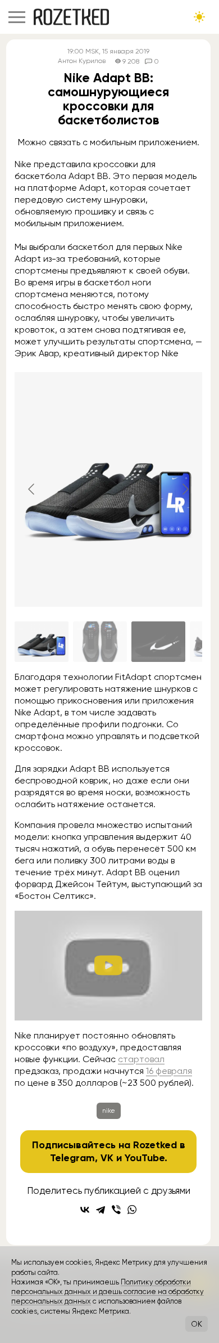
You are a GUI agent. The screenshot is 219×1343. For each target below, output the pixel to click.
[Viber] (116, 1209)
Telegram (72, 1158)
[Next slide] (185, 489)
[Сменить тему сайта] (199, 17)
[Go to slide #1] (42, 641)
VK (107, 1158)
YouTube (145, 1158)
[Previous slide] (32, 489)
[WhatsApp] (132, 1209)
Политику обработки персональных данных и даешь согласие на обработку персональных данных (107, 1292)
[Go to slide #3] (158, 641)
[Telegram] (100, 1209)
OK (196, 1323)
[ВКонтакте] (85, 1209)
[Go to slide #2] (100, 641)
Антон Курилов (82, 61)
